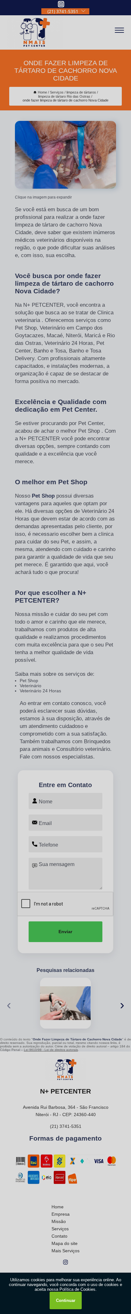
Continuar (65, 1300)
